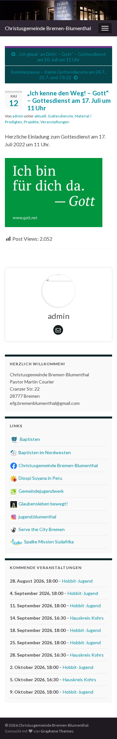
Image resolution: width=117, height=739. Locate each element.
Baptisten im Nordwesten (44, 452)
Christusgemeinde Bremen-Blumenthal (48, 28)
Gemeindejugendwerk (41, 491)
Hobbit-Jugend (77, 581)
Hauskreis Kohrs (87, 618)
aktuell (40, 116)
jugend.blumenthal (37, 516)
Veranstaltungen (54, 121)
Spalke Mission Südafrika (48, 541)
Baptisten (29, 439)
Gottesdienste (60, 116)
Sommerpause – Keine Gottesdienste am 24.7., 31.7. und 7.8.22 (58, 74)
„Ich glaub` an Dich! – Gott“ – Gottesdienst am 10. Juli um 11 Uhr (62, 56)
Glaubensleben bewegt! (43, 503)
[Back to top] (102, 724)
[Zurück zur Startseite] (58, 10)
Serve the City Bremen (41, 529)
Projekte (31, 121)
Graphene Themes (57, 731)
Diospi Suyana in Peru (40, 478)
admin (17, 116)
